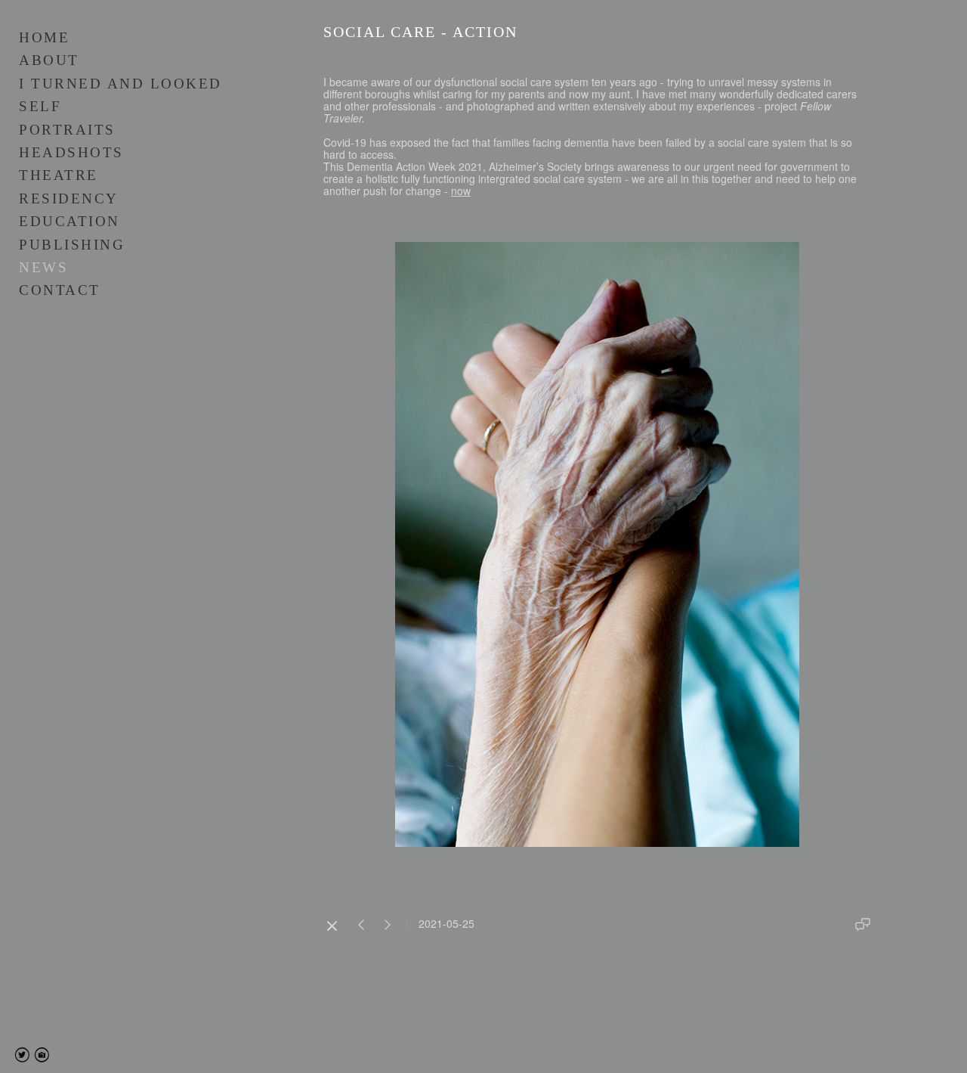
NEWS (43, 267)
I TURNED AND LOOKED (120, 83)
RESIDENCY (69, 198)
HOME (44, 37)
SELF (40, 106)
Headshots (71, 152)
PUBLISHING (72, 245)
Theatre (58, 175)
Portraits (67, 130)
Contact (59, 290)
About (49, 60)
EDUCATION (69, 221)
